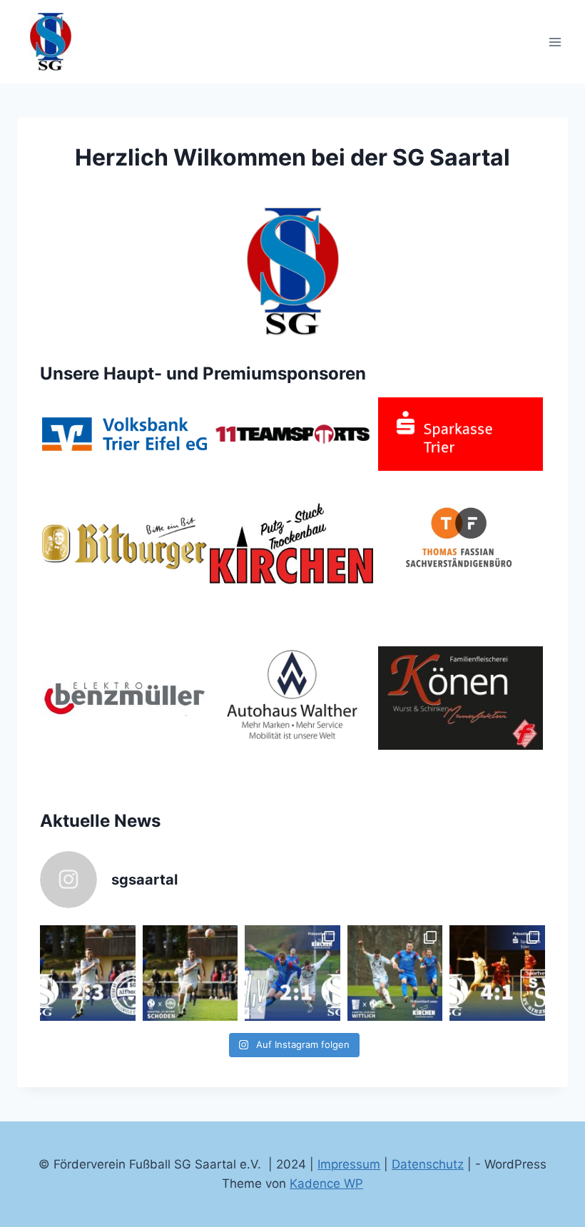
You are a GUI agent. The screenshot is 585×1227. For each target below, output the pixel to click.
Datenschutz (428, 1164)
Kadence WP (326, 1183)
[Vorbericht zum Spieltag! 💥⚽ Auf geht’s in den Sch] (395, 973)
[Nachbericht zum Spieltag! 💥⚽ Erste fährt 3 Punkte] (497, 973)
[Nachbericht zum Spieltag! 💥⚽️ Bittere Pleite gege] (88, 973)
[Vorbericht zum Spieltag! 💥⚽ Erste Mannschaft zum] (190, 973)
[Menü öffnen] (554, 42)
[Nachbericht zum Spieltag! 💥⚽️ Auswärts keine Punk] (292, 973)
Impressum (348, 1164)
